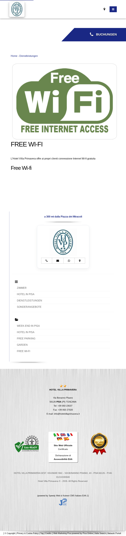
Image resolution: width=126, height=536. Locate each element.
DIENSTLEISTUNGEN (29, 300)
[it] (56, 435)
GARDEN (22, 345)
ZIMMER (22, 288)
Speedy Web (54, 495)
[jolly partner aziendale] (63, 502)
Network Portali (114, 533)
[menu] (113, 9)
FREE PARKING (26, 338)
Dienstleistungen (28, 56)
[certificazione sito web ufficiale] (99, 443)
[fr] (70, 435)
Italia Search (100, 533)
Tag (41, 533)
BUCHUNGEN (105, 34)
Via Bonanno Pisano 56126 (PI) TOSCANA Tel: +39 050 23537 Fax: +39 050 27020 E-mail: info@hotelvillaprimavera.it (63, 401)
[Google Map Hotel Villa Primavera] (104, 9)
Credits (48, 533)
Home (14, 56)
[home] (17, 9)
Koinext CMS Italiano (72, 495)
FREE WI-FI (23, 351)
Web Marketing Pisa (62, 533)
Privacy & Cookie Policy (28, 533)
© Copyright (10, 533)
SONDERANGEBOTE (29, 307)
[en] (63, 435)
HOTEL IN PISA (25, 294)
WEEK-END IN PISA (28, 326)
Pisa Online (88, 533)
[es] (66, 439)
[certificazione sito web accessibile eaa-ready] (27, 443)
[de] (60, 439)
